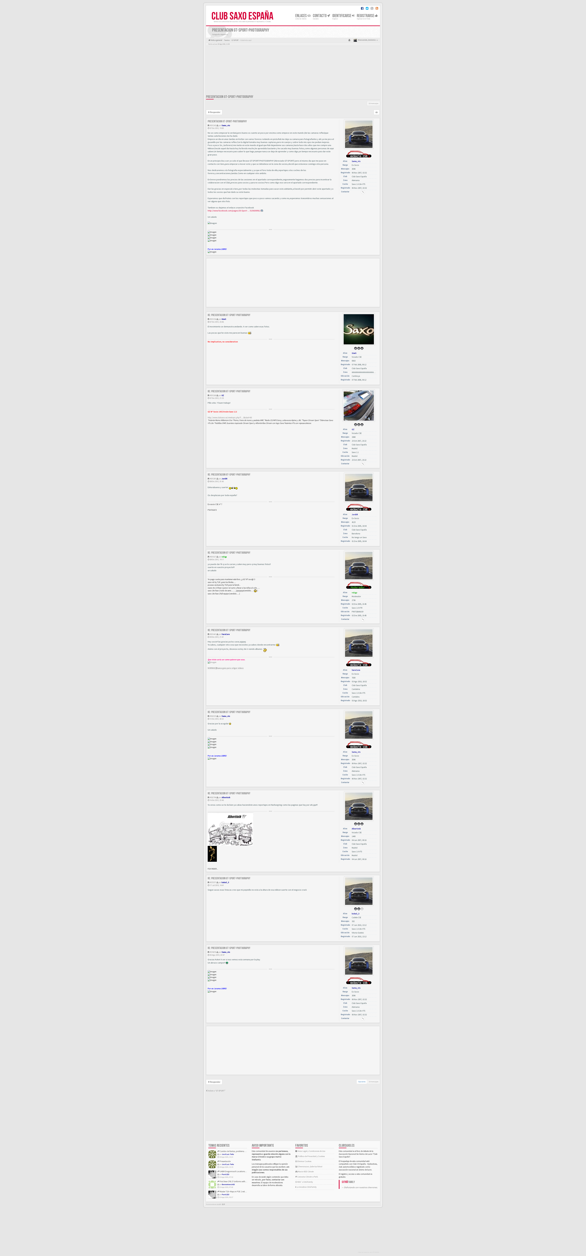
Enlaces (301, 15)
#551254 (213, 319)
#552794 (213, 797)
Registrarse (366, 15)
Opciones (361, 1081)
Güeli (224, 319)
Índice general (216, 40)
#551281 (213, 479)
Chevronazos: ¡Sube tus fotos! (309, 1166)
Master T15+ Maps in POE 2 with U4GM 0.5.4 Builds (239, 1191)
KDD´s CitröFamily (305, 1182)
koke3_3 (225, 882)
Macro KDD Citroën (306, 1171)
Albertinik (226, 797)
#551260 (213, 395)
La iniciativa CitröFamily (306, 1187)
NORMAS (211, 668)
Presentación (225, 1161)
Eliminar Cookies (304, 1161)
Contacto (320, 15)
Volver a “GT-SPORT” (216, 1090)
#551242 (213, 125)
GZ (223, 395)
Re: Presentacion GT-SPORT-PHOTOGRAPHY (229, 315)
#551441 (213, 634)
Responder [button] (215, 112)
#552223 (213, 716)
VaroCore (226, 634)
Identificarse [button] (342, 15)
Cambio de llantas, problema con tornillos (237, 1151)
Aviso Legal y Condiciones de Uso (311, 1151)
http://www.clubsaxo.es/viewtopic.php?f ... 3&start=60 (230, 417)
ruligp (224, 557)
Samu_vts (226, 125)
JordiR (224, 479)
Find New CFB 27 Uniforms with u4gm (234, 1181)
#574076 (213, 952)
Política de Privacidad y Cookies (311, 1156)
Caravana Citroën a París (307, 1176)
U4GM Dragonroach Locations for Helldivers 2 (238, 1171)
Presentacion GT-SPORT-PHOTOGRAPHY (229, 97)
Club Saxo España (242, 16)
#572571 (213, 882)
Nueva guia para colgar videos (230, 668)
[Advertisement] (293, 71)
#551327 (213, 557)
